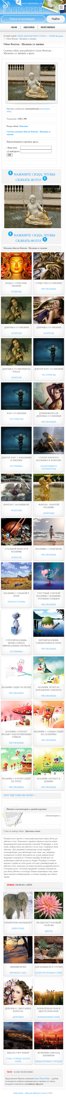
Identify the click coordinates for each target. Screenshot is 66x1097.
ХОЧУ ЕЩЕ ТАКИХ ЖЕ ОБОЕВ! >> (20, 795)
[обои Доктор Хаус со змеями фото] (48, 351)
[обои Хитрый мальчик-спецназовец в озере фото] (48, 623)
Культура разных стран (48, 972)
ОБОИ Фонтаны (56, 36)
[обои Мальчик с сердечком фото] (48, 531)
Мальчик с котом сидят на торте (16, 780)
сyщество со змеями (49, 283)
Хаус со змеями (16, 413)
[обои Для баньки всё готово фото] (48, 949)
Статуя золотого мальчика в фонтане (48, 459)
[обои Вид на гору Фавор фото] (18, 1035)
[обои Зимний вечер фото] (18, 949)
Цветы (48, 931)
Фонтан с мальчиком (16, 504)
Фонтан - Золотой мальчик (48, 506)
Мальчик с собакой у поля (16, 594)
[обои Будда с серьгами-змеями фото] (16, 266)
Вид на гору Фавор (18, 1053)
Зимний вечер (18, 967)
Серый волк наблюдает (18, 922)
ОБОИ (14, 27)
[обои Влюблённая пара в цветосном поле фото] (48, 991)
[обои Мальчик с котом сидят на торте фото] (16, 761)
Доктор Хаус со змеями (48, 369)
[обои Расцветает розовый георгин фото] (48, 905)
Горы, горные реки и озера (18, 1060)
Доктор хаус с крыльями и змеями (16, 459)
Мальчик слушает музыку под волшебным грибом (16, 734)
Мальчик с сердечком (49, 549)
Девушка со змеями (16, 327)
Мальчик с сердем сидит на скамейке (49, 733)
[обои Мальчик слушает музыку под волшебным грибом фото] (16, 714)
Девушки (18, 1017)
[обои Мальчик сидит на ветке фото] (16, 670)
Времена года (18, 972)
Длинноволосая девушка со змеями (48, 414)
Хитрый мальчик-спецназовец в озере (48, 641)
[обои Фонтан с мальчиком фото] (16, 487)
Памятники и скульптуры (49, 467)
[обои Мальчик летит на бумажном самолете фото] (48, 670)
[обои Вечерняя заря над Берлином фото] (48, 1035)
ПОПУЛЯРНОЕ (48, 27)
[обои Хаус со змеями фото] (16, 396)
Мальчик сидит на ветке (16, 687)
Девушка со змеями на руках (16, 370)
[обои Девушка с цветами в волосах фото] (18, 991)
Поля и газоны (16, 601)
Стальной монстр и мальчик (16, 550)
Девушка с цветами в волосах (18, 1010)
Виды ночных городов (48, 1061)
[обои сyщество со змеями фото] (48, 266)
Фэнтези (16, 333)
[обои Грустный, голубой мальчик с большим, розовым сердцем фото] (48, 576)
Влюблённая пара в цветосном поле (48, 1010)
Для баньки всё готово (49, 967)
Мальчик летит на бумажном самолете (49, 688)
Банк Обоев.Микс (42, 1078)
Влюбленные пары (49, 1017)
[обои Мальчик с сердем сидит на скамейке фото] (48, 714)
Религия (16, 291)
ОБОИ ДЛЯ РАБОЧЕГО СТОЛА (31, 36)
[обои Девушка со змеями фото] (16, 310)
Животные (18, 928)
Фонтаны (23, 126)
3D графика (16, 466)
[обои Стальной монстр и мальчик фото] (16, 531)
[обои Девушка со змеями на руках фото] (16, 351)
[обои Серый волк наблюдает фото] (18, 905)
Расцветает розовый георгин (49, 924)
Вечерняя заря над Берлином (49, 1054)
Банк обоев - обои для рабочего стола (30, 1093)
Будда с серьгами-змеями (16, 284)
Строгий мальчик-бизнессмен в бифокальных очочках (16, 643)
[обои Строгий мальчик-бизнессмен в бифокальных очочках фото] (16, 623)
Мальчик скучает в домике (48, 780)
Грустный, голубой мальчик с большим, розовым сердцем (48, 596)
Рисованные (48, 289)
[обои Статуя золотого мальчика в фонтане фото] (48, 440)
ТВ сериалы (49, 375)
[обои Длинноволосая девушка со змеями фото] (48, 396)
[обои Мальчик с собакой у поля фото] (16, 576)
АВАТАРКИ (28, 27)
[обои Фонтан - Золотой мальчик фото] (48, 487)
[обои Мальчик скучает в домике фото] (48, 761)
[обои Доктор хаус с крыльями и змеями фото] (16, 440)
